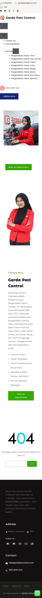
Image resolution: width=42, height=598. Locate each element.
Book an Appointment (18, 167)
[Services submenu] (16, 51)
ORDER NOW (9, 96)
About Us (16, 586)
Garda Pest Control (20, 18)
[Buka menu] (4, 26)
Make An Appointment (21, 395)
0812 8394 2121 (16, 570)
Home (5, 586)
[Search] (32, 464)
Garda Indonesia (29, 593)
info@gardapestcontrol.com (21, 563)
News (26, 586)
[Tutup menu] (4, 36)
